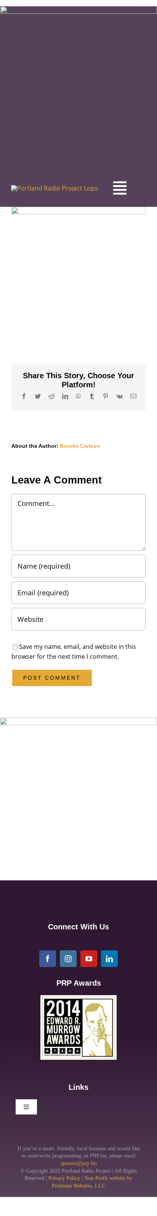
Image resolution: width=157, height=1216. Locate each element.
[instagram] (68, 958)
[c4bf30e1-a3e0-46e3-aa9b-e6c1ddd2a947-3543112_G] (78, 998)
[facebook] (47, 958)
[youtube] (88, 958)
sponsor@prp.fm (79, 1163)
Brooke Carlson (80, 446)
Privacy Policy (64, 1178)
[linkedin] (109, 958)
